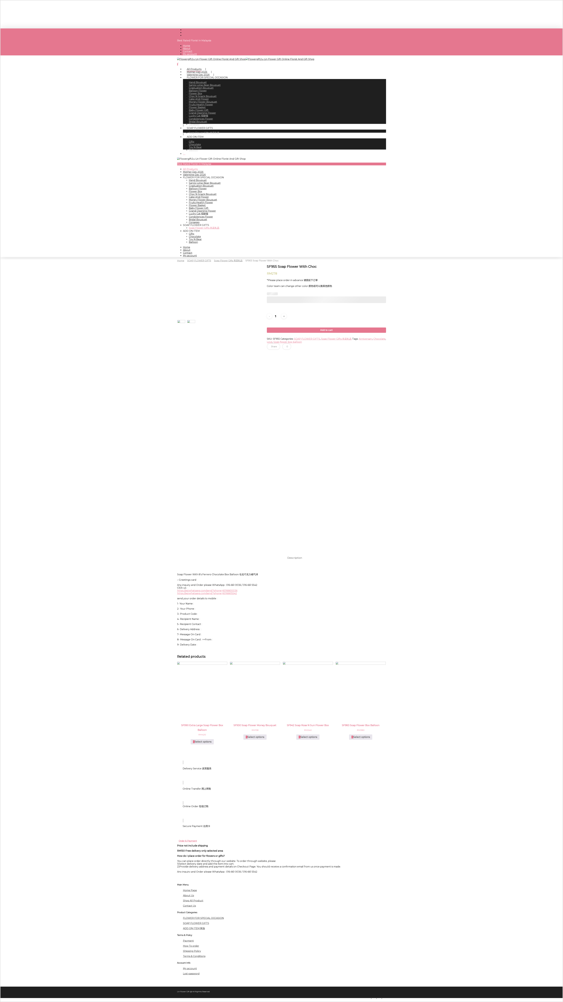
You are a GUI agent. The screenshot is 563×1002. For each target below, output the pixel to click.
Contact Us (189, 905)
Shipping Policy (192, 951)
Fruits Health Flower (201, 202)
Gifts (191, 233)
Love (269, 342)
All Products (190, 169)
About (186, 250)
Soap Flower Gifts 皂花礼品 (204, 227)
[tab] (294, 558)
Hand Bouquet (198, 180)
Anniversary (365, 338)
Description (294, 557)
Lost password (191, 973)
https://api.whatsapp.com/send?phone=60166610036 (207, 590)
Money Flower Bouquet (203, 199)
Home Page (190, 890)
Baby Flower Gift (198, 208)
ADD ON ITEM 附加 (194, 928)
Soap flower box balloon (287, 342)
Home (186, 247)
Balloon (193, 242)
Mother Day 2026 (193, 171)
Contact (187, 252)
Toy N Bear (195, 239)
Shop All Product (193, 900)
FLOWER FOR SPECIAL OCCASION (203, 918)
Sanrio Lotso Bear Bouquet (205, 183)
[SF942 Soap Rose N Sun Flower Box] (308, 691)
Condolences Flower (201, 216)
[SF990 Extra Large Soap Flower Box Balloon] (202, 691)
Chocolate (195, 236)
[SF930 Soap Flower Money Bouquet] (255, 691)
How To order (191, 946)
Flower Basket (197, 205)
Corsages (194, 222)
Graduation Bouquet (201, 185)
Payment (188, 940)
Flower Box (195, 191)
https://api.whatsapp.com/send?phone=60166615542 (207, 593)
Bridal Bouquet (198, 219)
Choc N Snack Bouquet (203, 194)
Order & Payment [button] (188, 841)
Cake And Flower (199, 197)
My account (190, 255)
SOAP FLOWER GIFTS (199, 260)
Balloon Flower (198, 188)
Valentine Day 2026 (194, 174)
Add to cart (326, 330)
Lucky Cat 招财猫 (198, 213)
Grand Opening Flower (202, 210)
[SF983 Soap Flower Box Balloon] (361, 691)
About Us (188, 895)
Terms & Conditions (194, 956)
